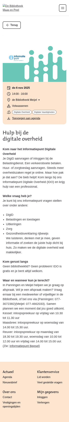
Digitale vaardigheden (44, 112)
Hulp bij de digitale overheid (22, 135)
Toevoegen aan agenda (26, 118)
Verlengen (43, 402)
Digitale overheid (22, 112)
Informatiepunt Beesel (24, 346)
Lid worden (43, 377)
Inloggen (42, 397)
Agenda (7, 377)
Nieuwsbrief (10, 382)
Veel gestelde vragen (49, 382)
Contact (7, 397)
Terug (14, 25)
